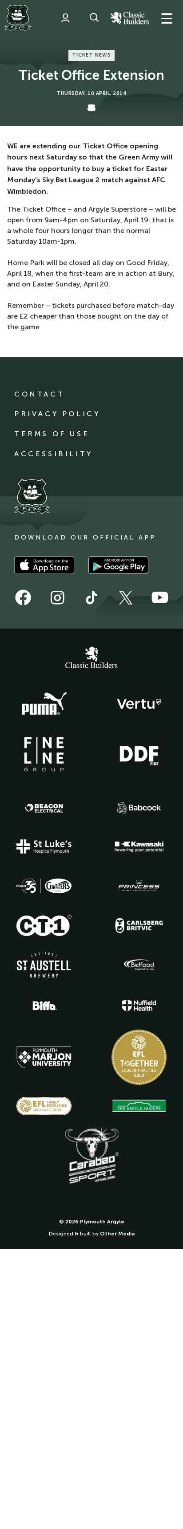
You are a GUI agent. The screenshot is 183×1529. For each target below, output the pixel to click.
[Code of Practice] (139, 1057)
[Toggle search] (94, 18)
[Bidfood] (139, 965)
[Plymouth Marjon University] (44, 1057)
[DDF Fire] (139, 754)
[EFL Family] (44, 1106)
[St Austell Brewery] (44, 965)
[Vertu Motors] (139, 704)
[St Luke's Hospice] (44, 846)
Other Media (117, 1234)
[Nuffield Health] (139, 1005)
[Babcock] (139, 808)
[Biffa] (44, 1006)
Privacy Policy (57, 413)
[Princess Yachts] (139, 886)
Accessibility (53, 454)
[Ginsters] (44, 886)
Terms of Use (51, 433)
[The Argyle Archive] (139, 1106)
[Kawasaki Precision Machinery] (139, 846)
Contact (39, 394)
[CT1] (44, 925)
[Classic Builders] (91, 658)
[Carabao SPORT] (91, 1156)
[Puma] (44, 704)
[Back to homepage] (18, 18)
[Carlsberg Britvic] (139, 925)
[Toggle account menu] (65, 18)
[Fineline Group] (44, 754)
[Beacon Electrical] (44, 808)
